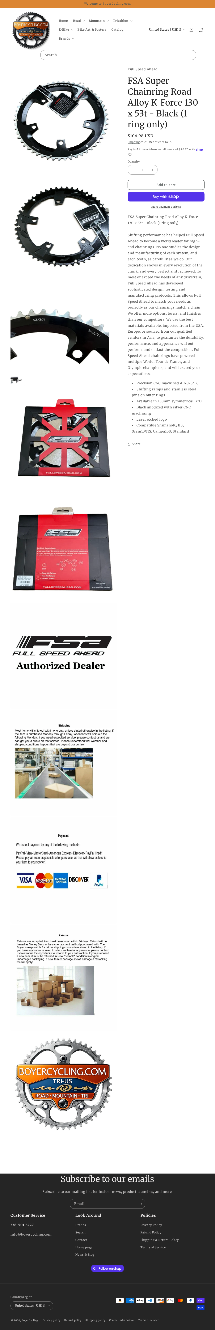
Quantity (134, 161)
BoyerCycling (30, 1320)
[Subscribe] (140, 1204)
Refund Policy (150, 1232)
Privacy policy (51, 1320)
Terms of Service (153, 1247)
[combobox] (118, 55)
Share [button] (136, 444)
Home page (83, 1247)
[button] (79, 20)
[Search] (191, 54)
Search (80, 1232)
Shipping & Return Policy (159, 1240)
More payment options (166, 206)
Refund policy (73, 1320)
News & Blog (84, 1254)
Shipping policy (95, 1320)
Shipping (134, 141)
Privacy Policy (151, 1225)
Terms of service (148, 1320)
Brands (80, 1225)
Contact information (121, 1320)
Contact (81, 1240)
